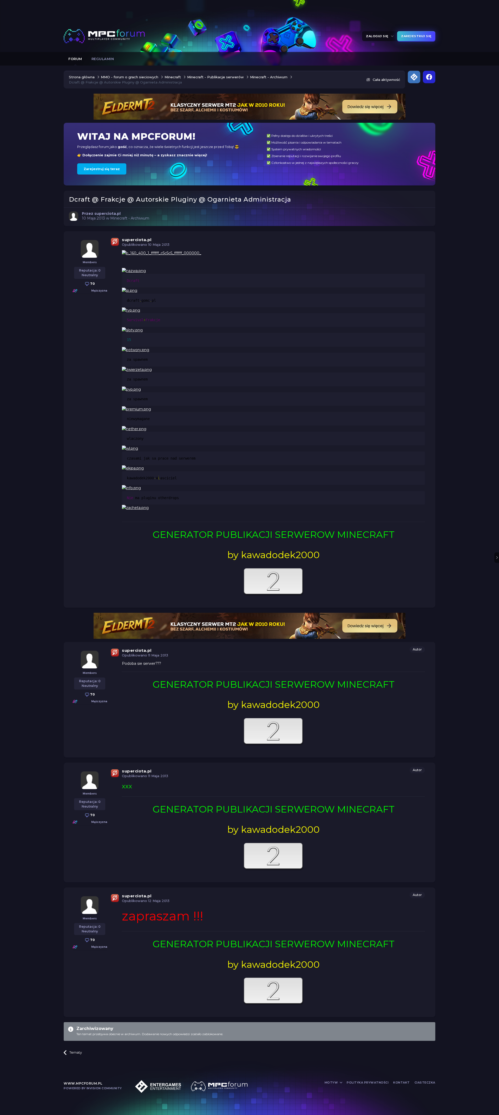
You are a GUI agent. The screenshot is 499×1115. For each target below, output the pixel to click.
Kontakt (401, 1082)
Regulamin (102, 59)
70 (92, 284)
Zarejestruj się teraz (102, 169)
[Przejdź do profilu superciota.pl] (73, 216)
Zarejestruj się (416, 36)
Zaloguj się (378, 36)
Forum (75, 59)
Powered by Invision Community (93, 1088)
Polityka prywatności (368, 1082)
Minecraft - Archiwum (129, 218)
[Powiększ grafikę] (161, 252)
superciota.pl (137, 239)
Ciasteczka (425, 1082)
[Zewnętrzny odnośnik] (273, 581)
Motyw (332, 1082)
